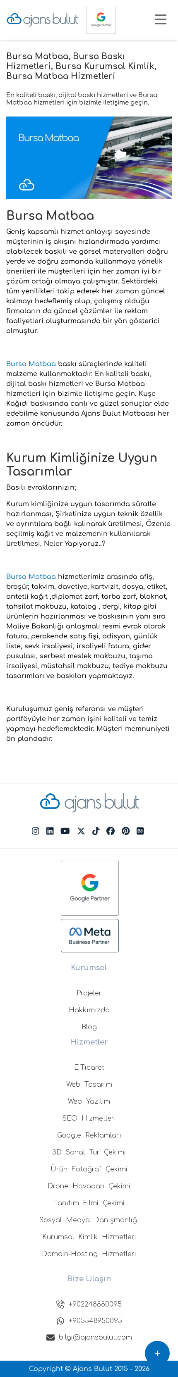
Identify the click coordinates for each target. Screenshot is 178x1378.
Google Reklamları (89, 1135)
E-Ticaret (89, 1067)
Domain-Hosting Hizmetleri (89, 1254)
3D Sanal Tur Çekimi (89, 1152)
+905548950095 (95, 1321)
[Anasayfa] (42, 19)
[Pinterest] (125, 831)
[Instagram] (35, 831)
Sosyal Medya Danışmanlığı (89, 1220)
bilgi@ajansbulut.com (95, 1337)
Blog (89, 1027)
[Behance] (140, 831)
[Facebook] (110, 831)
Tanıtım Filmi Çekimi (89, 1203)
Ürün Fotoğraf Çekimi (89, 1169)
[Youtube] (65, 831)
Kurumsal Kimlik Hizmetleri (89, 1237)
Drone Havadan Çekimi (89, 1186)
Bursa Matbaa (31, 364)
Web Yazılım (89, 1101)
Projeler (89, 993)
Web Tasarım (89, 1084)
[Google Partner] (101, 20)
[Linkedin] (50, 831)
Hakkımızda (89, 1010)
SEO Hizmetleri (89, 1118)
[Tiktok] (96, 831)
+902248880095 (95, 1304)
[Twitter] (81, 831)
